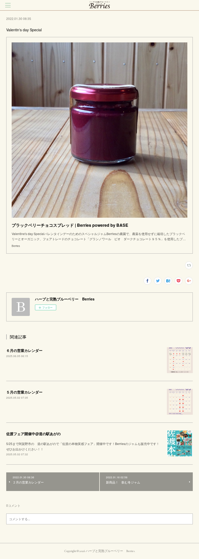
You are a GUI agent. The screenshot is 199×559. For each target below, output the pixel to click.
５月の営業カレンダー (24, 392)
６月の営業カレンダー (24, 350)
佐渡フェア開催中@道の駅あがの (33, 433)
